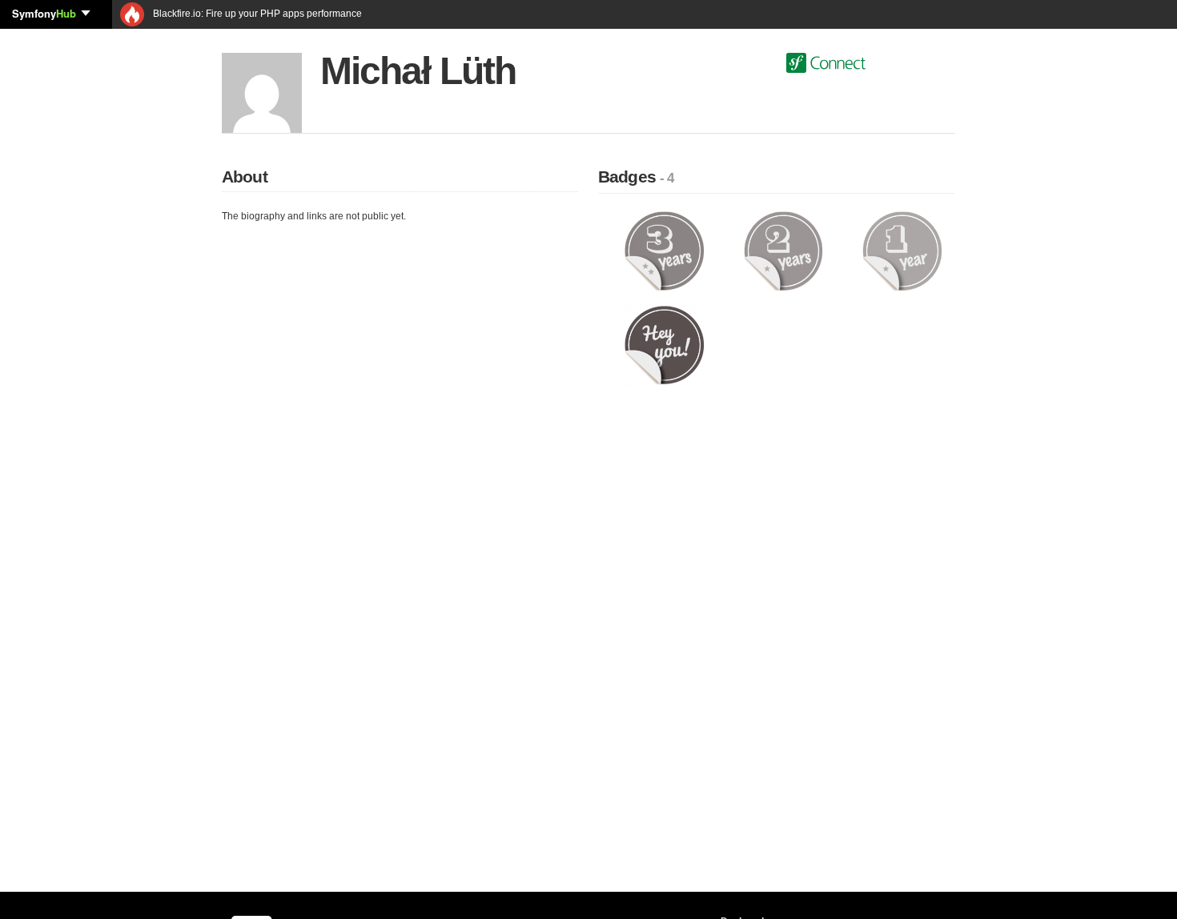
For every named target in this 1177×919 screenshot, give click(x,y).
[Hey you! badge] (664, 344)
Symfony (44, 13)
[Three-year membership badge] (664, 250)
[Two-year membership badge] (783, 250)
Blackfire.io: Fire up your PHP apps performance (256, 13)
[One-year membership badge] (902, 250)
